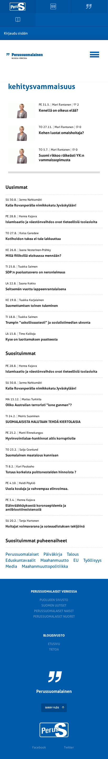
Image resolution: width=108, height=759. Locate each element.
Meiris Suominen (28, 416)
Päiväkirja (53, 554)
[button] (95, 54)
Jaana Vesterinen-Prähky (35, 250)
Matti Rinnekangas (31, 433)
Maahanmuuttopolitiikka (45, 566)
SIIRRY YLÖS (52, 707)
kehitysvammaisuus (41, 86)
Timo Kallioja (27, 334)
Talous (73, 554)
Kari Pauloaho (25, 466)
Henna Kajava (28, 216)
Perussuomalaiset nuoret (54, 616)
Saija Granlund (28, 449)
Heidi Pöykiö (27, 483)
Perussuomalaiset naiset (54, 611)
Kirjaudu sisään (16, 33)
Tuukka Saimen (27, 266)
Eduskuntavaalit (21, 560)
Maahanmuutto (54, 560)
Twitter (69, 747)
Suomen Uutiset (53, 605)
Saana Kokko (27, 283)
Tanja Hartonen (29, 521)
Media (11, 566)
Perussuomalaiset (22, 554)
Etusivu (54, 644)
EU (76, 560)
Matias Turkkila (31, 399)
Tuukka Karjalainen (31, 300)
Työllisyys (92, 560)
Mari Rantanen (61, 104)
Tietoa (54, 649)
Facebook (39, 747)
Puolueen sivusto (54, 600)
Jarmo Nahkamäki (30, 199)
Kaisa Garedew (29, 233)
